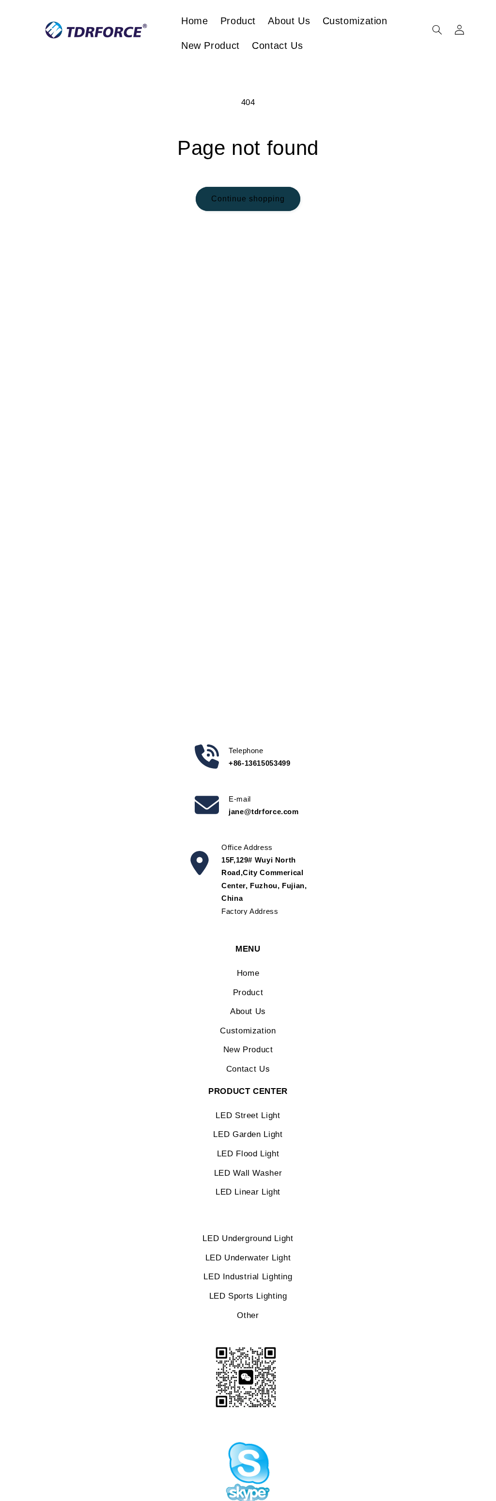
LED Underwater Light (248, 1257)
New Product (248, 1049)
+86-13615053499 (259, 763)
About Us (248, 1011)
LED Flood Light (248, 1153)
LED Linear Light (248, 1192)
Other (248, 1315)
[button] (437, 30)
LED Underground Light (247, 1238)
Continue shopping (248, 199)
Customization (248, 1030)
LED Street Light (248, 1115)
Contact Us (248, 1069)
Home (248, 973)
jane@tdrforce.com (264, 811)
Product (248, 992)
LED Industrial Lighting (248, 1276)
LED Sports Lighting (248, 1296)
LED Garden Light (247, 1134)
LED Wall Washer (248, 1173)
